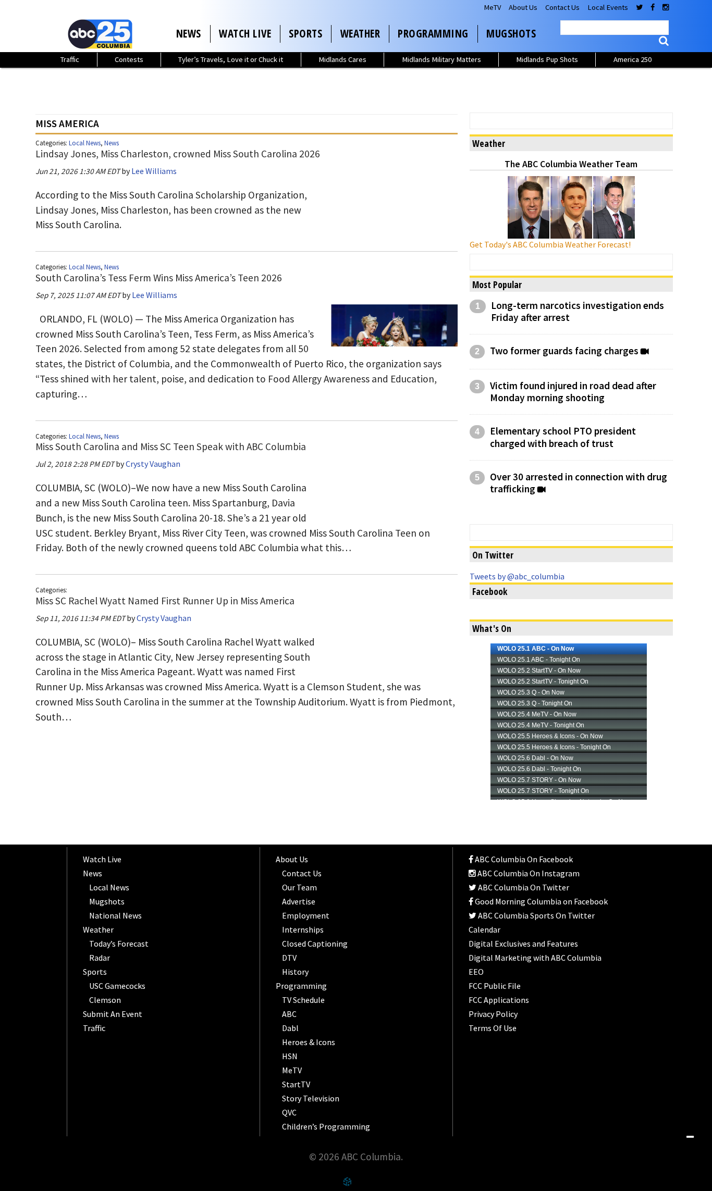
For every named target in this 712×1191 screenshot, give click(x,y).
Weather (360, 33)
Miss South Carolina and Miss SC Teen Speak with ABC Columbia (170, 446)
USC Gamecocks (117, 986)
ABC (289, 1014)
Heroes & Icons (308, 1042)
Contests (129, 59)
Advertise (298, 901)
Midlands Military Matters (441, 59)
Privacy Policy (493, 1014)
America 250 (632, 59)
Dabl (290, 1028)
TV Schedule (303, 1000)
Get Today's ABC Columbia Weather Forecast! (550, 244)
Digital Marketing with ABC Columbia (535, 957)
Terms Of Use (493, 1028)
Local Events (607, 7)
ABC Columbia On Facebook (523, 859)
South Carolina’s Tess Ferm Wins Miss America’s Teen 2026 (158, 277)
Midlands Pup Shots (547, 59)
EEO (476, 971)
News (188, 33)
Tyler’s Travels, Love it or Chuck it (230, 59)
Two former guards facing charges (564, 351)
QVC (289, 1112)
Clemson (105, 1000)
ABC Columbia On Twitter (522, 887)
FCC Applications (499, 1000)
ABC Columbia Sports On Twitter (535, 915)
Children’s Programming (326, 1126)
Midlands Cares (342, 59)
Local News (85, 143)
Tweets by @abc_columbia (517, 576)
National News (115, 915)
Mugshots (511, 33)
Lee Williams (154, 171)
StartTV (296, 1084)
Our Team (299, 887)
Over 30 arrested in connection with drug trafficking (578, 483)
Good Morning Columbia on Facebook (540, 901)
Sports (305, 33)
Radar (99, 957)
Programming (433, 33)
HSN (290, 1056)
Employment (305, 915)
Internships (303, 929)
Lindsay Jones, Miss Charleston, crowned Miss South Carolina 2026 (177, 153)
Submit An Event (112, 1014)
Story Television (310, 1098)
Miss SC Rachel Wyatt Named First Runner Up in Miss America (164, 600)
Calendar (484, 929)
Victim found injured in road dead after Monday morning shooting (573, 392)
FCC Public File (495, 986)
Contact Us (562, 7)
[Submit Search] (664, 40)
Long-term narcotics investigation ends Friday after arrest (577, 312)
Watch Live (245, 33)
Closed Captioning (315, 943)
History (295, 971)
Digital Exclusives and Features (523, 943)
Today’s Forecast (119, 943)
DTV (289, 957)
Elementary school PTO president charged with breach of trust (563, 437)
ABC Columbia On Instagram (528, 873)
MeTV (492, 7)
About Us (523, 7)
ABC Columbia (102, 34)
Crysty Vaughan (153, 463)
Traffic (69, 59)
